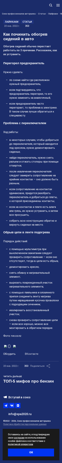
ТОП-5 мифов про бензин (28, 381)
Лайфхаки (11, 21)
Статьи (27, 21)
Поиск (51, 5)
